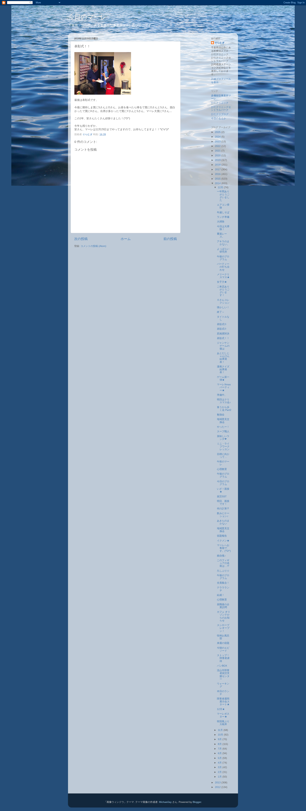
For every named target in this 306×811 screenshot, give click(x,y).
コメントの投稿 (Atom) (93, 246)
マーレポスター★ (223, 715)
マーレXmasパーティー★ (224, 387)
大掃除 (220, 221)
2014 (218, 183)
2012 (218, 787)
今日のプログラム (223, 483)
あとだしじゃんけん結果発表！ (223, 357)
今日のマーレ (87, 17)
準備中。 (222, 395)
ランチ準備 (223, 217)
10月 (221, 734)
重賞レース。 (222, 235)
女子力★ (222, 282)
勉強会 (220, 414)
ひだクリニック (219, 103)
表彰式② (221, 329)
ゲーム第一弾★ (223, 378)
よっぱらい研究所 (223, 250)
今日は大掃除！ (223, 228)
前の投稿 (170, 239)
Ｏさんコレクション (223, 301)
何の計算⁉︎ (223, 508)
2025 (218, 132)
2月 (220, 772)
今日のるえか (218, 118)
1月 (220, 776)
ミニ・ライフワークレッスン (223, 446)
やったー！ (223, 427)
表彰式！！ (223, 338)
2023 (218, 141)
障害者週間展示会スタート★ (223, 701)
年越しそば (223, 212)
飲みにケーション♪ (223, 515)
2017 (218, 169)
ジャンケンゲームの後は (223, 346)
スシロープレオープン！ (223, 628)
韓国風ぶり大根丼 (223, 723)
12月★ (221, 709)
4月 (220, 762)
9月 (220, 739)
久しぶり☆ (223, 570)
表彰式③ (221, 324)
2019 (218, 160)
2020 (218, 155)
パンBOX (222, 665)
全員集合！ (223, 582)
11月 (220, 730)
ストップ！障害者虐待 (223, 658)
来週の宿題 (223, 643)
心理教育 (222, 469)
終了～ (220, 312)
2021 (218, 150)
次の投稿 (81, 239)
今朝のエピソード (223, 649)
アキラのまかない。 (223, 243)
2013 (218, 782)
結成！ (220, 595)
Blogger (197, 802)
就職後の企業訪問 (223, 606)
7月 (220, 748)
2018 (218, 164)
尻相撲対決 (223, 333)
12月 (221, 187)
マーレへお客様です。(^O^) (224, 548)
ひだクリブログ (219, 114)
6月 (220, 753)
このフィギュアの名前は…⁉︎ (223, 563)
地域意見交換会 (223, 420)
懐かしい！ (223, 307)
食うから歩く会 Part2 (224, 408)
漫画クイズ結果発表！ (223, 369)
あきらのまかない (223, 522)
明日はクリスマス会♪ (224, 401)
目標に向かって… (223, 455)
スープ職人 (223, 431)
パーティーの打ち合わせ (223, 267)
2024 (218, 136)
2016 (218, 174)
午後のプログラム (223, 258)
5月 (220, 758)
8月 (220, 744)
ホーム (126, 239)
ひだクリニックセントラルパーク (221, 108)
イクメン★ (223, 540)
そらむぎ (220, 42)
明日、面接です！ (223, 502)
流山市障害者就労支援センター (223, 674)
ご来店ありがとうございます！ (223, 291)
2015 (218, 178)
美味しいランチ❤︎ (223, 437)
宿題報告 (222, 536)
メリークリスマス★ (223, 276)
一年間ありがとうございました (223, 196)
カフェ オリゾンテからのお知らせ (223, 616)
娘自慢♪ (221, 555)
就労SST (222, 496)
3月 (220, 767)
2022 (218, 146)
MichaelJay (165, 802)
